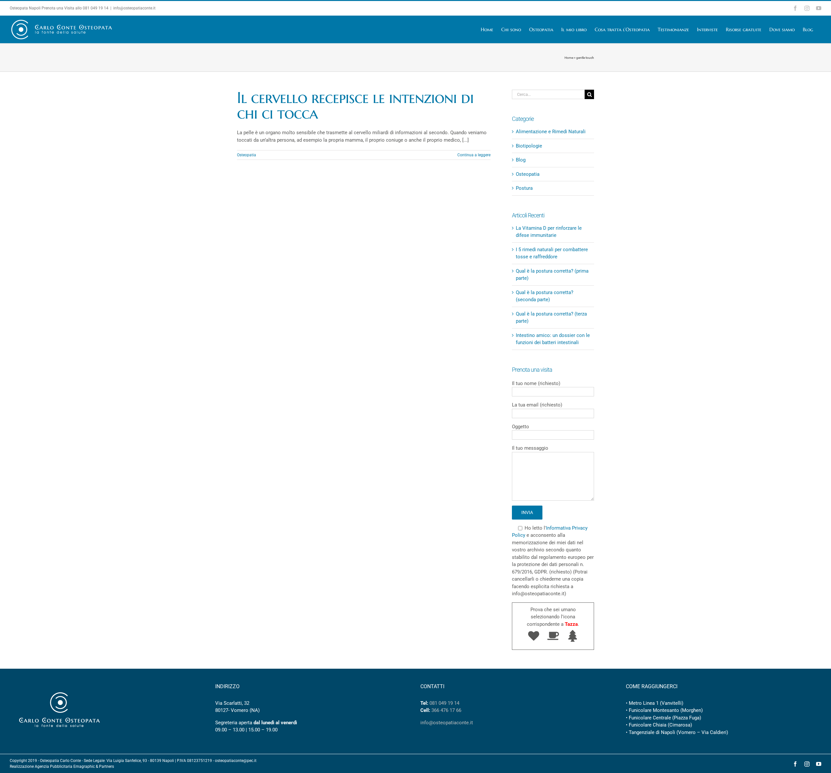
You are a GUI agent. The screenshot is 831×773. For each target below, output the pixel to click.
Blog (521, 160)
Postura (524, 188)
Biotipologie (529, 146)
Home (568, 57)
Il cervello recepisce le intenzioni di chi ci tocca (355, 105)
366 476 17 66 (446, 710)
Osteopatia (246, 155)
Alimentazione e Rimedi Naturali (551, 132)
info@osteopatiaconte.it (134, 8)
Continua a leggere (473, 155)
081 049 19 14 (95, 8)
